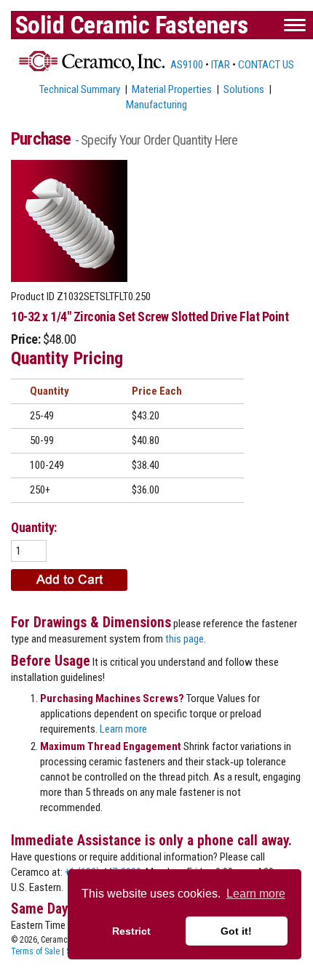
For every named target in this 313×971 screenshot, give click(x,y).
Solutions (243, 89)
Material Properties (172, 89)
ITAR (220, 64)
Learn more (123, 729)
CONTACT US (266, 64)
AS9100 (185, 64)
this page (184, 638)
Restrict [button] (131, 931)
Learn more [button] (255, 893)
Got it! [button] (236, 931)
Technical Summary (79, 89)
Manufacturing (156, 104)
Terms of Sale (35, 951)
